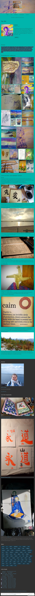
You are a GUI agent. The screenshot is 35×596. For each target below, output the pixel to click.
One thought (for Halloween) (5, 207)
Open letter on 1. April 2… (12, 587)
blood (11, 548)
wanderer (25, 50)
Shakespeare (31, 49)
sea (18, 559)
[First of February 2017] (17, 289)
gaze (11, 554)
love (29, 48)
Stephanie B (4, 571)
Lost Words (3, 183)
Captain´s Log (17, 9)
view (10, 563)
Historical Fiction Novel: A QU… (11, 571)
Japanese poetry (20, 48)
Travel (3, 563)
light (26, 556)
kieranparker (4, 576)
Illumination (10, 48)
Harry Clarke (29, 47)
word (7, 565)
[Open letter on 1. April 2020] (17, 258)
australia (24, 546)
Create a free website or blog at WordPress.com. (7, 591)
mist (21, 557)
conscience (23, 550)
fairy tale (29, 552)
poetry (11, 559)
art (20, 546)
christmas (6, 47)
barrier (3, 548)
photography (9, 49)
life (23, 556)
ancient (11, 546)
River (19, 49)
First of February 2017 (4, 264)
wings (28, 563)
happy (19, 554)
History (3, 556)
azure (28, 546)
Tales (14, 50)
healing (32, 47)
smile (30, 559)
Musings (16, 14)
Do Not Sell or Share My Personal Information (20, 591)
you (15, 565)
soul (2, 561)
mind (31, 48)
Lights (31, 556)
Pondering (22, 14)
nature (4, 49)
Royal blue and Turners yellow (5, 477)
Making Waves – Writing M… (12, 573)
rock (15, 559)
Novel (6, 49)
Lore (11, 14)
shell (1, 50)
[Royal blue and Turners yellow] (17, 535)
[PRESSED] (17, 37)
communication (18, 550)
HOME (8, 48)
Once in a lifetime (9, 572)
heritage (5, 48)
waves (29, 50)
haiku (26, 47)
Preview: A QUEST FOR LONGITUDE (17, 17)
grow (15, 554)
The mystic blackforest (4, 331)
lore (2, 557)
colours (12, 550)
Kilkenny (26, 48)
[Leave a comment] (16, 37)
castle (23, 548)
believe (4, 47)
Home (7, 14)
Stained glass (12, 50)
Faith (3, 554)
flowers (7, 554)
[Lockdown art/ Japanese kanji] (17, 476)
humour (16, 556)
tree (6, 563)
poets (11, 49)
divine (7, 552)
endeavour (11, 552)
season (22, 559)
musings (2, 49)
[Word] (17, 326)
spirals (9, 50)
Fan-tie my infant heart (10, 576)
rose (20, 49)
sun (21, 561)
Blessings (2, 177)
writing (2, 52)
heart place (2, 48)
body (14, 548)
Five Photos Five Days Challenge (12, 47)
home (7, 556)
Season (27, 14)
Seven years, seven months (12, 578)
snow (7, 50)
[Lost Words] (17, 202)
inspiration (14, 48)
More (19, 34)
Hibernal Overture (10, 577)
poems (7, 559)
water (27, 50)
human (12, 556)
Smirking (5, 50)
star (18, 561)
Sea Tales (28, 49)
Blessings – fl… (4, 572)
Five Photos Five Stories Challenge (21, 47)
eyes (25, 552)
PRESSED (16, 25)
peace (3, 559)
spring (14, 561)
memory (13, 557)
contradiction (29, 550)
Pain (29, 557)
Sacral (22, 49)
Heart (23, 554)
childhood (27, 548)
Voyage (15, 563)
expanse (21, 552)
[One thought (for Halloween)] (17, 232)
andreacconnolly (3, 387)
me (9, 557)
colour (8, 550)
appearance (15, 546)
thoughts (30, 561)
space (6, 561)
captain (19, 548)
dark (2, 552)
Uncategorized (17, 50)
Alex (3, 574)
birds (7, 548)
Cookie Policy (14, 594)
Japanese (17, 48)
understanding (21, 50)
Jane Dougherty (4, 577)
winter (31, 50)
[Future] (17, 415)
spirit (10, 561)
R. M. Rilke (17, 49)
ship (3, 50)
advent (3, 546)
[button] (11, 70)
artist (2, 47)
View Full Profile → (4, 391)
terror (25, 561)
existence (16, 552)
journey (24, 48)
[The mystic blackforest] (17, 350)
